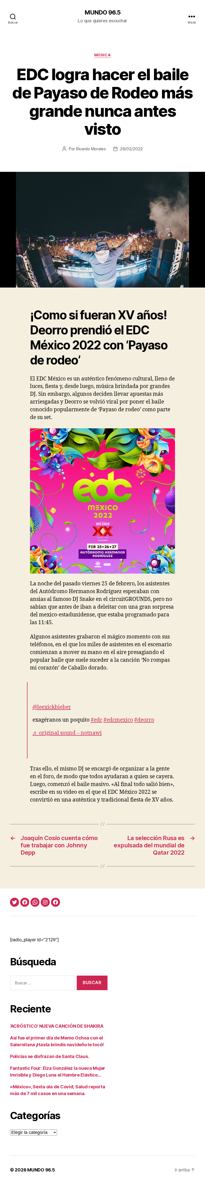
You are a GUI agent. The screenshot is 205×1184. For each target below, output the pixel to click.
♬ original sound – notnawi (67, 733)
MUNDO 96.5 (102, 13)
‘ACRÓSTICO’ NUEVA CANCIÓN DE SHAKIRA (56, 1026)
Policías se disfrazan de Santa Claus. (49, 1056)
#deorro (144, 720)
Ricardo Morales (91, 148)
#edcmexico (118, 720)
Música (102, 55)
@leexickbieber (51, 707)
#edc (96, 720)
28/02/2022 (131, 148)
